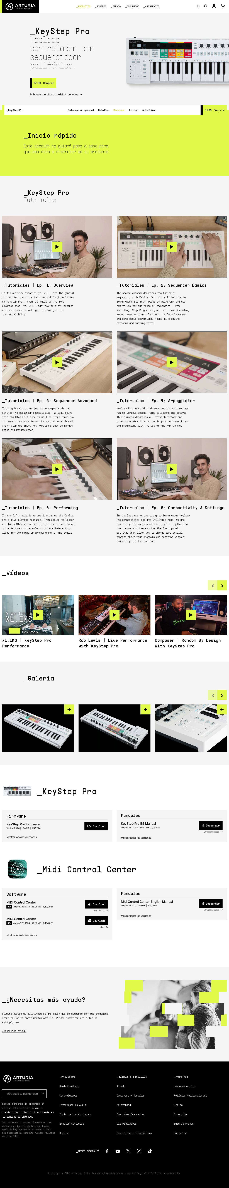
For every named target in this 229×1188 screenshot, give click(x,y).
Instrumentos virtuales (75, 1114)
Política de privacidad (166, 1173)
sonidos (101, 6)
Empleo (178, 1104)
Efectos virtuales (71, 1123)
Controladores (68, 1095)
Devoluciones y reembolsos (134, 1133)
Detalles (103, 110)
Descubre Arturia (185, 1086)
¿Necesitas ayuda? (14, 1030)
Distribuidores (126, 1123)
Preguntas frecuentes (131, 1114)
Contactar (180, 1133)
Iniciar (133, 110)
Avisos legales (137, 1173)
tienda (117, 6)
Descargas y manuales (131, 1095)
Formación (180, 1114)
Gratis (63, 1133)
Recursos (118, 110)
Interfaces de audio (72, 1104)
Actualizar (149, 110)
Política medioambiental (190, 1095)
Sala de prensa (183, 1123)
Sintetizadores (69, 1086)
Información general (81, 110)
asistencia (152, 6)
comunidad (133, 6)
